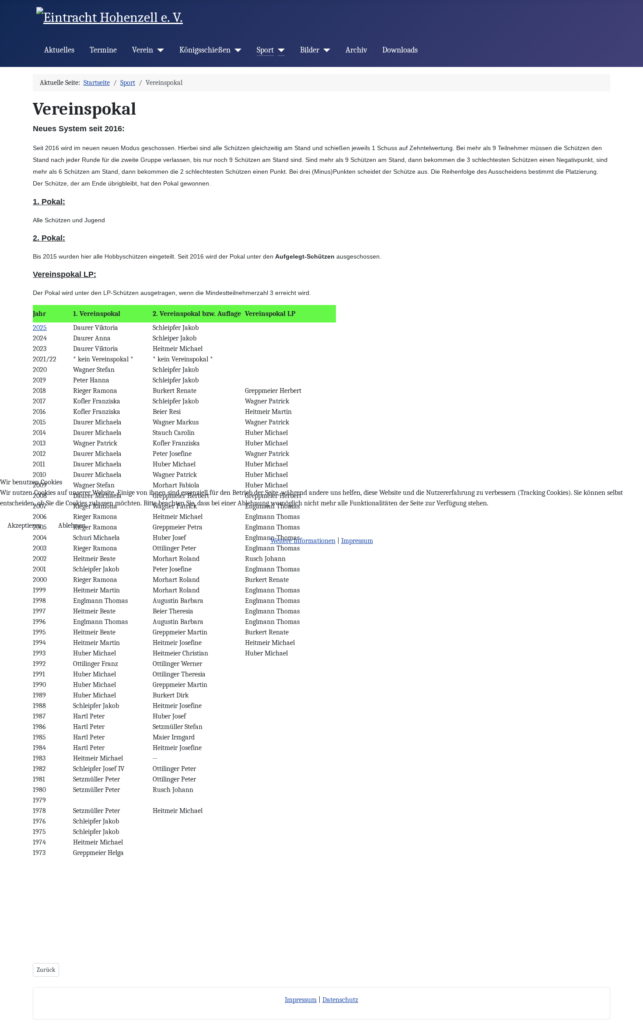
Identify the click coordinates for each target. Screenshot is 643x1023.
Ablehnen (72, 525)
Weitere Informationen (302, 541)
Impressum (357, 541)
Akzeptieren (24, 525)
